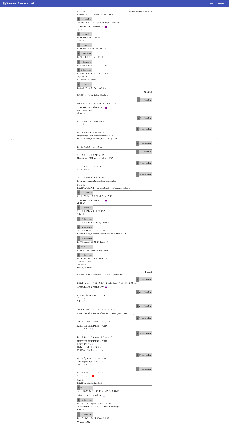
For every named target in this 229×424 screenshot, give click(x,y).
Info (211, 3)
